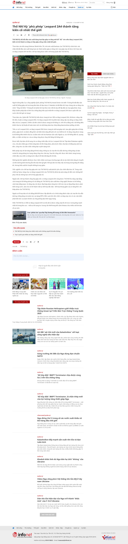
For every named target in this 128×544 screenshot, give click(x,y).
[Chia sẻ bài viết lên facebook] (13, 35)
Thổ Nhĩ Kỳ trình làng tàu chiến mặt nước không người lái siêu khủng (37, 231)
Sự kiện (88, 7)
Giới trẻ (53, 7)
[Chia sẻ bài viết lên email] (21, 35)
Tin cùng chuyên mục (21, 302)
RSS (114, 7)
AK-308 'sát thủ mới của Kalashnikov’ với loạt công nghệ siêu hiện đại (58, 333)
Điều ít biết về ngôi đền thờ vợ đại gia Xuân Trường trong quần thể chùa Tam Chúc (101, 120)
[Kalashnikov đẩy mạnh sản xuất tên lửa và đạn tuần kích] (23, 444)
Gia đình (46, 7)
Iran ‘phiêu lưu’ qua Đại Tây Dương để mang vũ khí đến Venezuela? (51, 212)
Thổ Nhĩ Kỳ (23, 246)
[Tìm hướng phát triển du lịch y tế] (75, 283)
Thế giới (37, 7)
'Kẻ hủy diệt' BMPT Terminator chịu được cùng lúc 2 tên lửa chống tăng (59, 376)
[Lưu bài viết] (28, 35)
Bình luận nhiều (108, 74)
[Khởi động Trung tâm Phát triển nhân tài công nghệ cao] (20, 283)
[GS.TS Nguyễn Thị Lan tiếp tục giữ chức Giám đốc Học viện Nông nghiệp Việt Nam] (57, 283)
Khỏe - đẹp (62, 7)
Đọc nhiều (94, 74)
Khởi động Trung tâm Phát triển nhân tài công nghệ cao (20, 294)
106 (93, 108)
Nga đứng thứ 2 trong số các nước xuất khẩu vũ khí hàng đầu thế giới (59, 419)
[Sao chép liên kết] (25, 35)
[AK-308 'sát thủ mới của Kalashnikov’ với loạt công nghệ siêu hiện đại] (23, 336)
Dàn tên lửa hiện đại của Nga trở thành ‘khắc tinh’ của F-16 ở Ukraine (58, 499)
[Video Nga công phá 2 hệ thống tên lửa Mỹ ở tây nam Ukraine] (23, 483)
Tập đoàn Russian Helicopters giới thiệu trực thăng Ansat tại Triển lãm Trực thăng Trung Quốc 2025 (60, 311)
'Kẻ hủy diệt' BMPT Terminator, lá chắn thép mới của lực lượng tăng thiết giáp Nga (60, 397)
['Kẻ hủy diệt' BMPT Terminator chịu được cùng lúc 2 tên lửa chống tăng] (23, 379)
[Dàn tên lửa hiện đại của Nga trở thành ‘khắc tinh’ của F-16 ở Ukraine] (23, 503)
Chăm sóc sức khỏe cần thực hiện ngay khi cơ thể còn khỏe (39, 294)
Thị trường (28, 7)
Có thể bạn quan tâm (21, 275)
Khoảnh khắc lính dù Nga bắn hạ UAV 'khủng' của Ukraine (60, 460)
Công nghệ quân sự (44, 415)
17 (111, 86)
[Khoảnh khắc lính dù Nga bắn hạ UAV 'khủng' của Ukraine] (23, 463)
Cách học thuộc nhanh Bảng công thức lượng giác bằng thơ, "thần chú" (99, 85)
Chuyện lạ (72, 7)
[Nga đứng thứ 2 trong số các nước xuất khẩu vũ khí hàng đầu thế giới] (23, 422)
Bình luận (16, 242)
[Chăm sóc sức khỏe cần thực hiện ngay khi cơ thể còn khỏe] (39, 283)
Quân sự (80, 7)
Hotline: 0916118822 (82, 2)
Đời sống (19, 7)
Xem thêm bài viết (48, 515)
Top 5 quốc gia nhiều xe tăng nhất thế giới (28, 234)
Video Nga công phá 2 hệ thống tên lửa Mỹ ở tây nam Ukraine (59, 480)
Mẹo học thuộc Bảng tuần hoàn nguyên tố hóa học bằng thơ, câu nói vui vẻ (100, 100)
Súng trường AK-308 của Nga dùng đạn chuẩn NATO (58, 354)
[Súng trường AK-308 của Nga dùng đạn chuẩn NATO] (23, 358)
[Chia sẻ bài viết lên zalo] (17, 35)
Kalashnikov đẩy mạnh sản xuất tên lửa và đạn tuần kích (59, 440)
